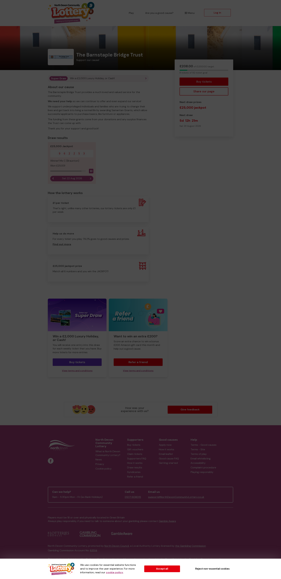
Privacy (99, 464)
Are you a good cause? (159, 13)
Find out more (62, 244)
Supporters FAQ (136, 458)
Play (131, 13)
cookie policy (114, 572)
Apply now (165, 445)
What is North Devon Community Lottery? (107, 453)
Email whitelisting (201, 458)
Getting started (168, 463)
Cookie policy (103, 468)
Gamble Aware (167, 521)
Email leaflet (166, 454)
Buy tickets (204, 82)
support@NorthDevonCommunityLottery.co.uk (176, 497)
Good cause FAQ (169, 458)
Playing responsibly (202, 472)
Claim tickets (134, 454)
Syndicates (133, 472)
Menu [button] (191, 13)
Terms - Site (198, 449)
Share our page (203, 91)
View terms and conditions (77, 370)
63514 (93, 550)
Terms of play (199, 454)
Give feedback (190, 409)
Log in (217, 12)
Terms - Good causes (203, 445)
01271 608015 (133, 497)
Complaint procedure (203, 467)
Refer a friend (138, 362)
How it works (134, 463)
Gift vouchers (135, 449)
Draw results (134, 467)
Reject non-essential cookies (212, 568)
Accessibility (198, 463)
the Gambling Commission (190, 546)
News (98, 459)
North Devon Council (116, 546)
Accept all (162, 568)
